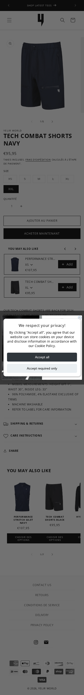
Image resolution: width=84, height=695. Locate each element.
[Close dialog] (79, 317)
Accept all (42, 357)
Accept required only (42, 368)
